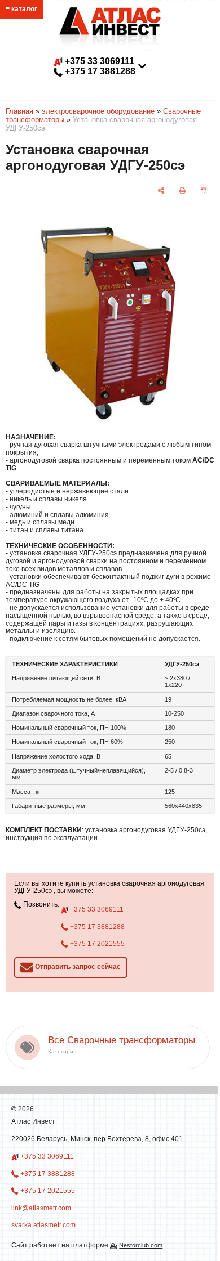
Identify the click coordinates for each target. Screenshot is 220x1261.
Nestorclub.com (140, 1245)
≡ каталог (21, 9)
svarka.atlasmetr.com (43, 1225)
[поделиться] (161, 190)
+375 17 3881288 (96, 927)
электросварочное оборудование (98, 111)
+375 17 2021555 (96, 944)
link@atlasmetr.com (103, 81)
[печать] (182, 190)
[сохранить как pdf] (204, 190)
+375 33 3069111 (96, 909)
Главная (19, 111)
